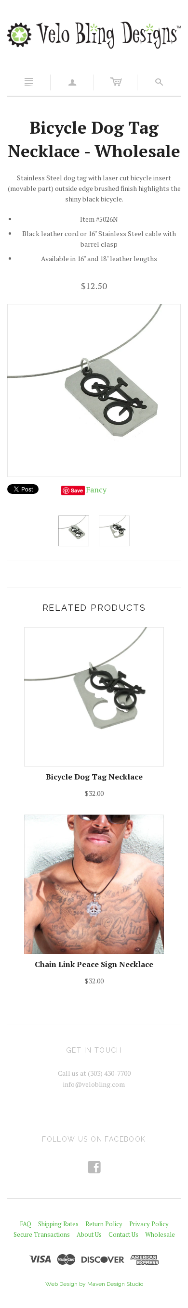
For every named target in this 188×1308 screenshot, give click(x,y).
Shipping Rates (58, 1224)
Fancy (96, 489)
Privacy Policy (149, 1224)
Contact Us (123, 1234)
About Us (89, 1234)
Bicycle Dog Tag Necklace (94, 776)
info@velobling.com (94, 1084)
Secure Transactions (41, 1234)
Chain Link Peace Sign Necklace (94, 964)
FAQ (25, 1224)
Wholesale (160, 1234)
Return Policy (103, 1224)
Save (77, 490)
